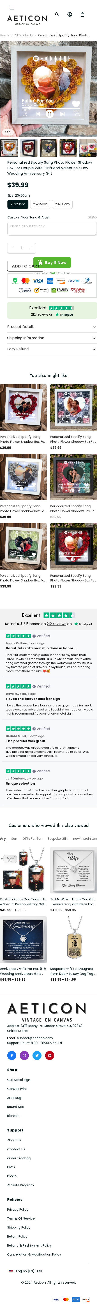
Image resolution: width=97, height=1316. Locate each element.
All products (23, 35)
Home (4, 35)
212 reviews (56, 623)
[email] (35, 1038)
